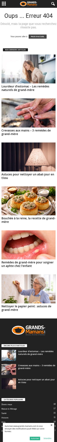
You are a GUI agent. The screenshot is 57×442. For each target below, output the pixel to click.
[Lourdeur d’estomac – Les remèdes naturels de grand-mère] (28, 68)
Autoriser (35, 438)
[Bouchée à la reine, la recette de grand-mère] (28, 200)
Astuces (4, 418)
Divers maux (6, 404)
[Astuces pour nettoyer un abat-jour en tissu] (28, 156)
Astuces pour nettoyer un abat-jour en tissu (27, 176)
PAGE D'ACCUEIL (37, 36)
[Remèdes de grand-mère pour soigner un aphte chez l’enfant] (28, 244)
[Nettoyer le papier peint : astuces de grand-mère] (28, 288)
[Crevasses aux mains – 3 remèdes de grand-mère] (28, 112)
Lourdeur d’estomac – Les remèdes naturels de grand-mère (25, 88)
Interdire (47, 438)
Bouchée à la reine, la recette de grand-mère (28, 220)
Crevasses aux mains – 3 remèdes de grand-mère (26, 132)
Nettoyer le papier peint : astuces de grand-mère (26, 308)
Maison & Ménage (9, 409)
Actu (3, 422)
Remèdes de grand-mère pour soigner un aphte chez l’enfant (27, 264)
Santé (3, 413)
